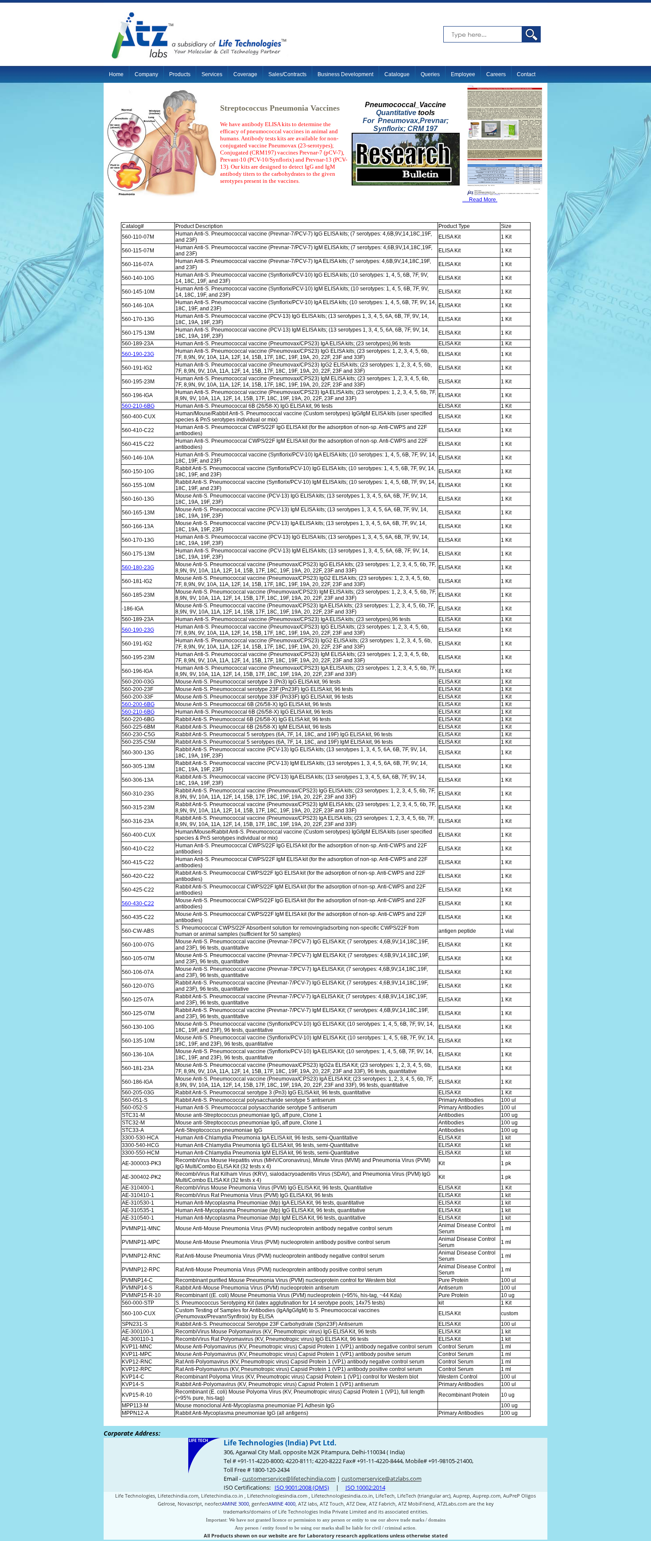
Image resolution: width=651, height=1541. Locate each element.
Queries (430, 74)
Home (116, 74)
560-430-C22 (138, 903)
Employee (463, 74)
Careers (496, 74)
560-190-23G (138, 354)
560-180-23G (138, 567)
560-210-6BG (138, 406)
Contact (526, 74)
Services (212, 74)
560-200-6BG (138, 704)
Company (146, 74)
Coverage (245, 74)
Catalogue (397, 74)
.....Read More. (479, 200)
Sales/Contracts (287, 74)
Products (179, 74)
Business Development (345, 74)
